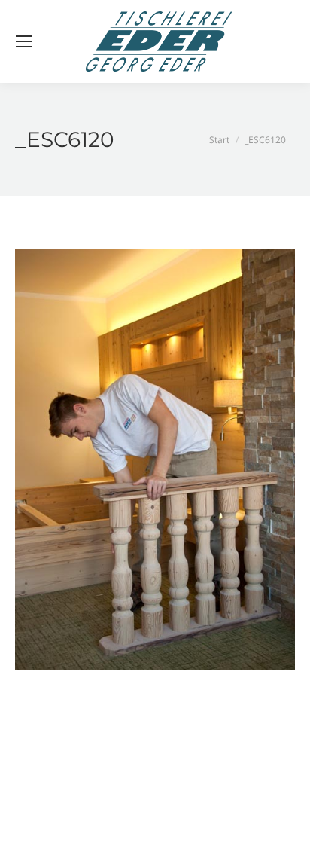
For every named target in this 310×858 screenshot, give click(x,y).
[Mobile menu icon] (24, 41)
